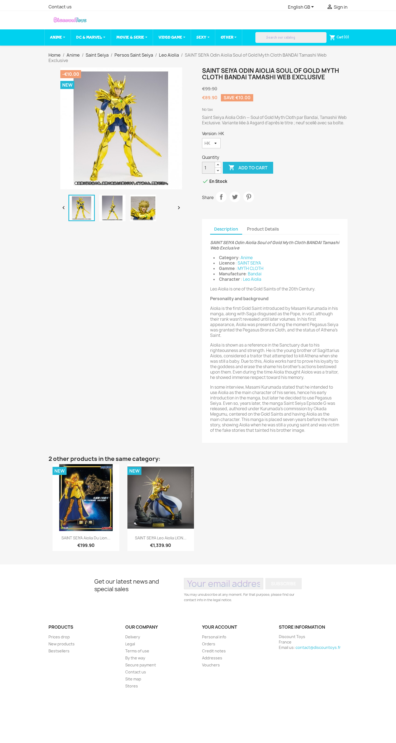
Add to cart (248, 167)
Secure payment (140, 664)
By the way (135, 657)
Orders (208, 643)
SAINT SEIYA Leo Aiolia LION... (160, 537)
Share (221, 196)
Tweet (235, 196)
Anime (247, 258)
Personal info (214, 636)
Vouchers (211, 664)
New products (61, 643)
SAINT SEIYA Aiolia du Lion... (85, 537)
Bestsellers (59, 650)
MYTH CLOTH (250, 268)
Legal (130, 643)
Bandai (255, 274)
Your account (219, 627)
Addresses (212, 657)
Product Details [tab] (263, 229)
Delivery (132, 636)
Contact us (60, 7)
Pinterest (248, 196)
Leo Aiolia (252, 279)
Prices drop (59, 636)
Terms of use (137, 650)
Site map (133, 679)
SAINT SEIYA (249, 263)
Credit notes (214, 650)
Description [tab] (226, 229)
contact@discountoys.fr (318, 647)
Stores (131, 686)
